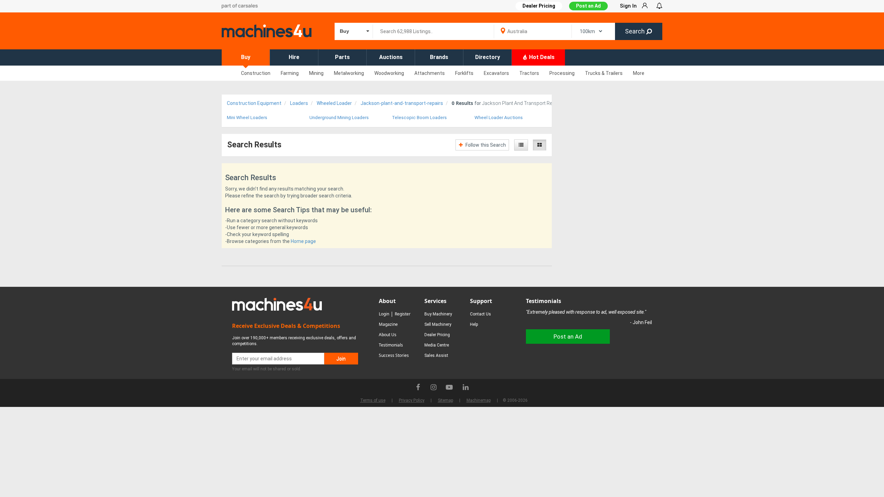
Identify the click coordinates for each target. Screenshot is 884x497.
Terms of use (372, 400)
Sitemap (445, 400)
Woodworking (389, 73)
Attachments (429, 73)
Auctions (391, 57)
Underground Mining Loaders (339, 117)
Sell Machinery (437, 324)
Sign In (628, 6)
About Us (387, 335)
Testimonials (391, 345)
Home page (303, 241)
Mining (316, 73)
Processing (562, 73)
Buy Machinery (438, 314)
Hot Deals (541, 57)
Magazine (388, 324)
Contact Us (480, 314)
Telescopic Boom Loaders (419, 117)
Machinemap (479, 400)
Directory (487, 57)
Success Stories (394, 355)
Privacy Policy (411, 400)
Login (384, 314)
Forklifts (464, 73)
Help (474, 324)
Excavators (496, 73)
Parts (342, 57)
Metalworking (349, 73)
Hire (294, 57)
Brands (439, 57)
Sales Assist (436, 355)
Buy (245, 57)
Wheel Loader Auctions (498, 117)
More (638, 73)
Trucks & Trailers (604, 73)
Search (635, 31)
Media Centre (436, 345)
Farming (290, 73)
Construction (255, 73)
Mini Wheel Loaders (247, 117)
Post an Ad (588, 6)
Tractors (529, 73)
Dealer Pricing (437, 334)
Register (403, 314)
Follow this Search (485, 145)
